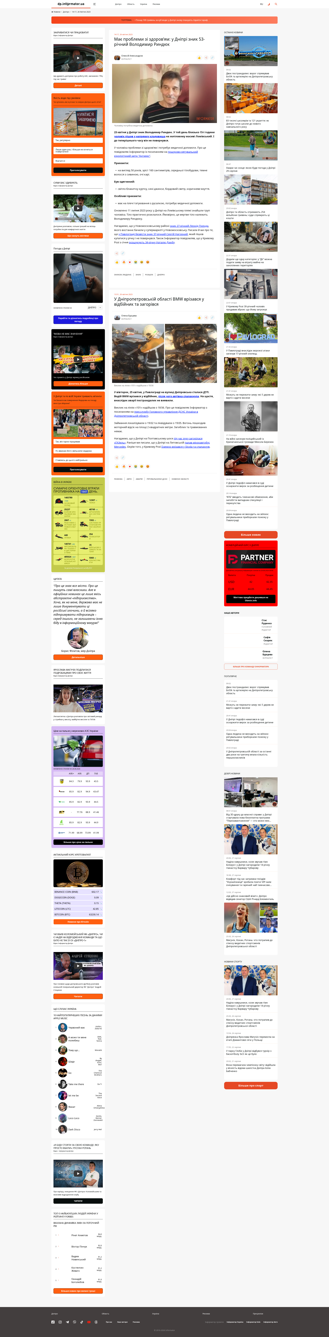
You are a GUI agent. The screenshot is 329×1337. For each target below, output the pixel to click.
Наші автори (122, 1322)
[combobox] (95, 307)
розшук (149, 274)
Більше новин (251, 534)
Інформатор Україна (235, 1322)
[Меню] (94, 4)
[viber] (74, 1322)
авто (129, 479)
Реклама (156, 4)
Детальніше (78, 657)
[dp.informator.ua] (70, 4)
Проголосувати (78, 170)
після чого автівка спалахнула (178, 396)
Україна (143, 4)
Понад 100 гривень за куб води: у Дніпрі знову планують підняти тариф (172, 20)
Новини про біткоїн (78, 921)
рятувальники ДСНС (157, 479)
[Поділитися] (206, 57)
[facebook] (52, 1322)
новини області (180, 479)
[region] (78, 314)
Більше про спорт (250, 1085)
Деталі (78, 85)
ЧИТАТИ (78, 1201)
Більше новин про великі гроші (78, 1291)
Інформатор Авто (270, 1322)
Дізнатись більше (78, 383)
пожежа (118, 479)
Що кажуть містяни (78, 235)
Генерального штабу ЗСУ (82, 568)
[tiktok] (81, 1322)
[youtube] (88, 1322)
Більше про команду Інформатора (251, 666)
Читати (78, 996)
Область (130, 4)
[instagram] (60, 1322)
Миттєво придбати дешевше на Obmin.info (251, 599)
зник (138, 274)
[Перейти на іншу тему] (268, 4)
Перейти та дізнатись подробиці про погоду (78, 320)
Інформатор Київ (253, 1322)
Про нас (109, 1322)
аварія (139, 479)
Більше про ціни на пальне (78, 842)
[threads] (96, 1322)
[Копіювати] (212, 57)
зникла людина (122, 274)
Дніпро (118, 4)
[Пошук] (276, 4)
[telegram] (67, 1322)
